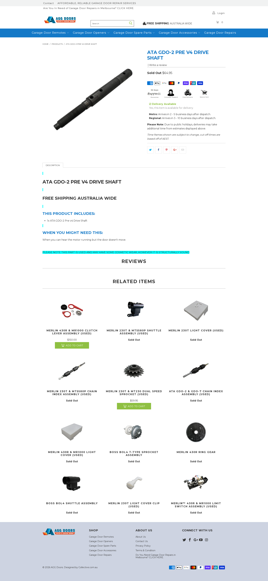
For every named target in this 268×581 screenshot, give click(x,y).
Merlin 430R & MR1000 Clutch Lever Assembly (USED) (71, 310)
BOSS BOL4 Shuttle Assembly (71, 483)
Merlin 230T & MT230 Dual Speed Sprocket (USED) (134, 371)
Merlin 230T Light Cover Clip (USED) (134, 483)
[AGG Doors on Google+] (195, 540)
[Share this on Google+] (174, 149)
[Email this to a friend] (182, 149)
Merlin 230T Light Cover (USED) (196, 310)
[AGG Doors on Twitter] (184, 540)
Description (53, 165)
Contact (48, 3)
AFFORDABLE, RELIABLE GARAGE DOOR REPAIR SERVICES (97, 3)
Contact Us (142, 541)
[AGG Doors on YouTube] (201, 540)
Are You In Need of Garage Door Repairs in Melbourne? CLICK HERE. (88, 8)
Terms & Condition (145, 550)
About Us (141, 536)
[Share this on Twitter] (150, 149)
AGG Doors (57, 567)
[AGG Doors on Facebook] (190, 540)
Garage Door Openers (90, 32)
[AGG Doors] (65, 19)
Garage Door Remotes (49, 32)
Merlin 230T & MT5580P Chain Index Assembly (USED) (71, 371)
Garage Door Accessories (178, 32)
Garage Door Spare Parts (133, 32)
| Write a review (157, 65)
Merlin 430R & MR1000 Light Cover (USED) (71, 432)
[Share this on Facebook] (158, 149)
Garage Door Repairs (220, 32)
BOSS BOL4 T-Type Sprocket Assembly (134, 432)
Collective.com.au (88, 567)
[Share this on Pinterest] (166, 149)
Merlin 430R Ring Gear (196, 432)
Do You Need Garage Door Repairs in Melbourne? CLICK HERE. (156, 556)
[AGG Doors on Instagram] (206, 540)
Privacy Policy (143, 545)
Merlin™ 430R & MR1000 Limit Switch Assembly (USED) (196, 483)
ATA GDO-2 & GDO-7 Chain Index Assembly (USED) (196, 371)
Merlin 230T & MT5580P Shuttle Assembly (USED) (134, 310)
